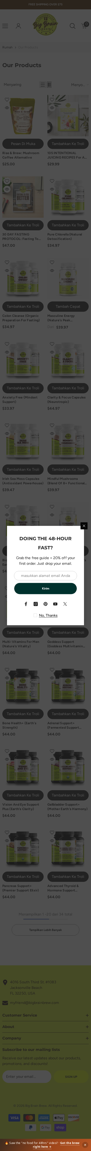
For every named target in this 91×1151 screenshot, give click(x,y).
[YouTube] (55, 604)
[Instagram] (36, 604)
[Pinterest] (45, 604)
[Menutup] (84, 525)
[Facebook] (26, 604)
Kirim (45, 588)
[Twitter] (65, 604)
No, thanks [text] (48, 615)
